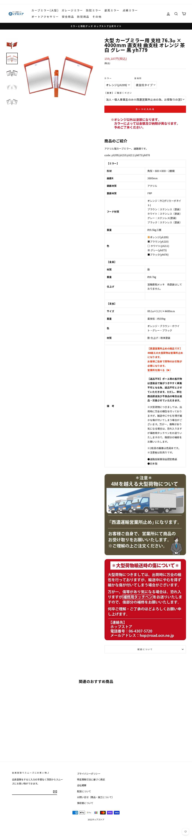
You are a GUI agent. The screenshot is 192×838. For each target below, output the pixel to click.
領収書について (85, 803)
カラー (108, 78)
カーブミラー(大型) (45, 10)
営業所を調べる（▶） (159, 370)
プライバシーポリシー (88, 773)
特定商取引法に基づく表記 (91, 779)
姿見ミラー (112, 10)
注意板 (153, 452)
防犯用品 (83, 16)
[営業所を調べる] (145, 554)
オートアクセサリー (45, 16)
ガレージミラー (72, 10)
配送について (145, 649)
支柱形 (138, 78)
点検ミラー (130, 10)
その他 (97, 16)
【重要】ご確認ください (118, 92)
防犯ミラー (93, 10)
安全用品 (68, 16)
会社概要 (81, 785)
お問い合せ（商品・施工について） (95, 797)
